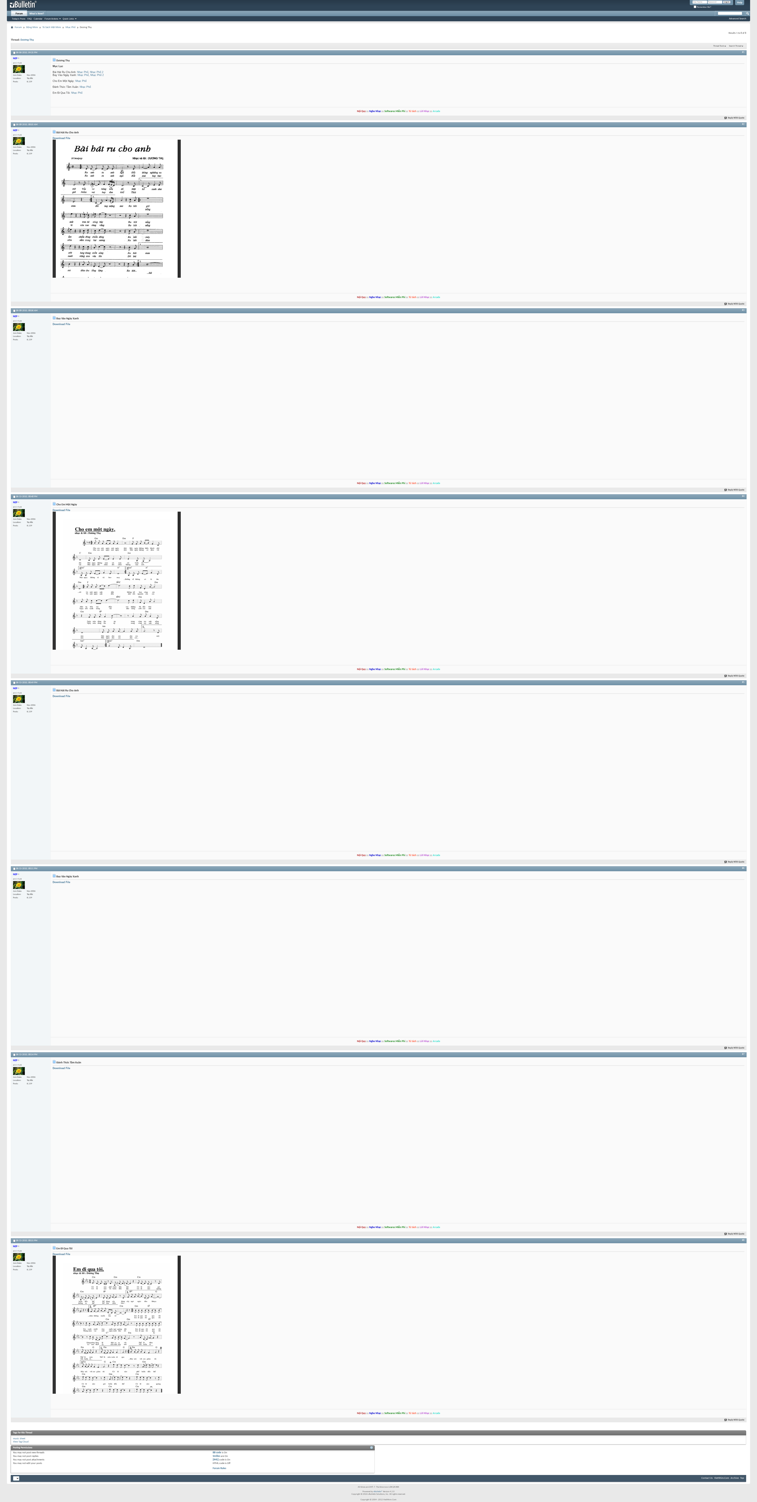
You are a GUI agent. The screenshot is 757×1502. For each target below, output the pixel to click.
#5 (743, 682)
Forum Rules (219, 1468)
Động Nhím (32, 27)
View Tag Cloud (21, 1441)
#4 (743, 496)
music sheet (19, 1438)
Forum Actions (51, 19)
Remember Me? (703, 7)
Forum (19, 13)
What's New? (36, 13)
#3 (743, 310)
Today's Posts (18, 19)
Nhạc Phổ (70, 27)
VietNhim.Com (721, 1478)
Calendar (38, 19)
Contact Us (707, 1478)
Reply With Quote (736, 118)
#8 (743, 1240)
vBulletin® (377, 1492)
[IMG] (216, 1459)
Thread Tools (718, 46)
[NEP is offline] (19, 69)
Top (742, 1478)
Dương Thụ (27, 39)
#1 (743, 52)
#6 (743, 868)
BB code (217, 1452)
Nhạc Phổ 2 (96, 72)
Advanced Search (737, 18)
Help (739, 2)
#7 (743, 1054)
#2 (743, 124)
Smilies (216, 1456)
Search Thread (735, 46)
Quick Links (68, 19)
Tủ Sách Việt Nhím (51, 27)
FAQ (29, 19)
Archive (735, 1478)
